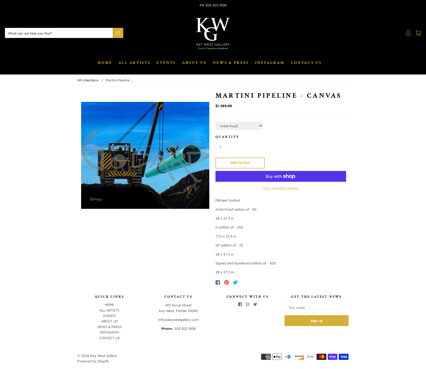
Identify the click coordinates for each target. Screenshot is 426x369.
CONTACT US (306, 62)
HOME (105, 62)
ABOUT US (194, 62)
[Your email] (316, 307)
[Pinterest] (226, 282)
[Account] (408, 33)
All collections (87, 80)
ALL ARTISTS (134, 62)
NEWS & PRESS (231, 62)
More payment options (281, 188)
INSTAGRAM (270, 62)
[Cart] (418, 33)
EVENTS (166, 62)
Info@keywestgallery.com (179, 319)
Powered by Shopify (93, 361)
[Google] (245, 282)
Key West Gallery (103, 355)
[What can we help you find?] (60, 33)
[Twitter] (235, 282)
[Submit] (118, 33)
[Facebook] (217, 282)
